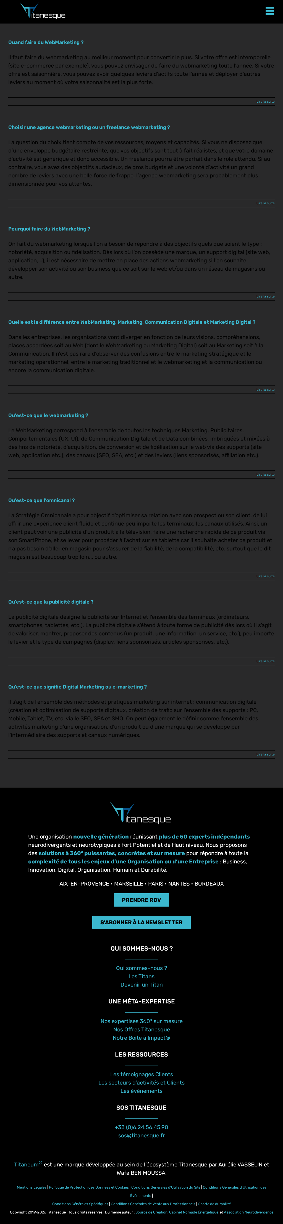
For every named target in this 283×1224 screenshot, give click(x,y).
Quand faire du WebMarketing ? (45, 42)
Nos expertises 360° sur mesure (142, 1021)
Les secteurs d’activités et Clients (141, 1082)
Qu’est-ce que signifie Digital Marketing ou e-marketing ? (77, 687)
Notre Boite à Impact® (141, 1037)
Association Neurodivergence (248, 1212)
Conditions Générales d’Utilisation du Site (165, 1187)
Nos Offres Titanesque (141, 1029)
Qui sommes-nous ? (141, 968)
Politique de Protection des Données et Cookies (89, 1187)
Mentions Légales (31, 1187)
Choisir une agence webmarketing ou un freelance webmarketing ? (89, 127)
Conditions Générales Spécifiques (80, 1204)
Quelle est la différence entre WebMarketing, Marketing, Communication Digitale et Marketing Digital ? (131, 322)
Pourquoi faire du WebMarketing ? (49, 229)
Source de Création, (152, 1212)
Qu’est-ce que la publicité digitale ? (50, 602)
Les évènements (141, 1091)
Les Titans (141, 976)
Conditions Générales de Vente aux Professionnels (154, 1204)
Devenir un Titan (141, 984)
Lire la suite (265, 101)
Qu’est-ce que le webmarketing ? (48, 415)
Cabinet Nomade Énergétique (193, 1212)
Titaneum (28, 1164)
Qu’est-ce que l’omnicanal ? (41, 500)
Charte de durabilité (214, 1204)
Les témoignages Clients (141, 1074)
